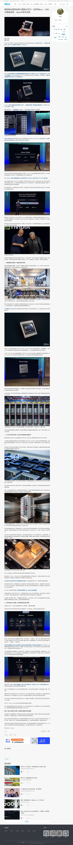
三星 (65, 37)
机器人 (41, 4)
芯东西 (27, 4)
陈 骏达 (23, 782)
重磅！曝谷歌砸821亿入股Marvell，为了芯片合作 (32, 800)
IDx (55, 37)
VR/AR (45, 4)
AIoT (31, 4)
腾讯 (58, 29)
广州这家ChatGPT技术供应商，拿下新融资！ (31, 789)
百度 (64, 31)
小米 (58, 33)
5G (53, 33)
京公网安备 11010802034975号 (28, 842)
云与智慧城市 (36, 4)
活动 (55, 4)
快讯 (15, 4)
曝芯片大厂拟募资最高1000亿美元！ (29, 778)
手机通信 (50, 4)
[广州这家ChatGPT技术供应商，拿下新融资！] (12, 792)
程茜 (23, 805)
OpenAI (6, 734)
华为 (61, 29)
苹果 (59, 39)
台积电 (11, 734)
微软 (64, 29)
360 (54, 29)
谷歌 (56, 33)
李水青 (23, 771)
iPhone (66, 39)
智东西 (59, 36)
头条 (19, 4)
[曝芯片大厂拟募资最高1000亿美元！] (12, 781)
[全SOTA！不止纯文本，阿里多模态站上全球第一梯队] (12, 770)
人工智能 (23, 4)
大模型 (63, 34)
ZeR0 (60, 16)
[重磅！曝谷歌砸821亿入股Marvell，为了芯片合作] (12, 803)
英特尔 (62, 39)
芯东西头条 (9, 15)
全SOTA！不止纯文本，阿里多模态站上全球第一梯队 (33, 766)
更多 (66, 26)
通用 (56, 29)
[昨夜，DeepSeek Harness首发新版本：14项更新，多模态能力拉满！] (12, 815)
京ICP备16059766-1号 (36, 842)
